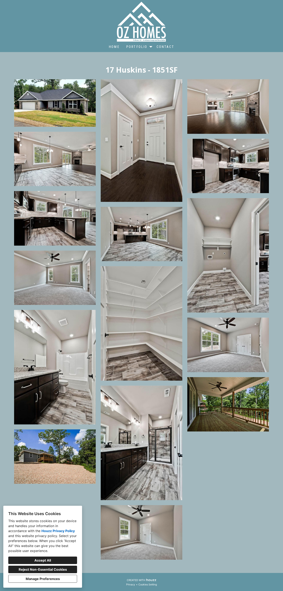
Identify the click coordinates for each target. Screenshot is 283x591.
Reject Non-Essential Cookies (43, 569)
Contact (165, 47)
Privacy (130, 584)
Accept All (42, 560)
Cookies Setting (147, 584)
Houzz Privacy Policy (58, 531)
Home (114, 47)
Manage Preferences (43, 579)
